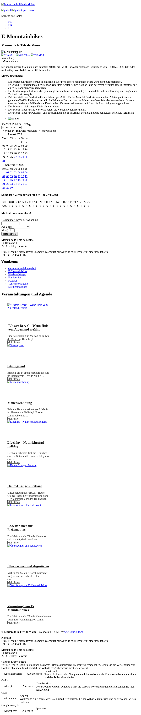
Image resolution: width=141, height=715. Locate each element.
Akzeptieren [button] (10, 686)
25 (19, 183)
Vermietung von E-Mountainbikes (20, 608)
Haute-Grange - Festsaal (24, 486)
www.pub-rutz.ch (73, 631)
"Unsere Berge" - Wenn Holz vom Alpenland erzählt (27, 327)
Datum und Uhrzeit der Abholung (19, 219)
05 (22, 172)
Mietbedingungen (17, 286)
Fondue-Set (14, 277)
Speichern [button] (41, 708)
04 (19, 172)
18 (19, 180)
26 (22, 183)
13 (26, 176)
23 (11, 183)
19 (22, 180)
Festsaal (12, 280)
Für (3, 226)
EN (10, 24)
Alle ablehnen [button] (34, 673)
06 (26, 172)
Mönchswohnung (19, 403)
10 (15, 176)
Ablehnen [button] (27, 686)
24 (15, 183)
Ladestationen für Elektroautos (19, 527)
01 (7, 172)
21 (3, 183)
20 (26, 180)
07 (3, 176)
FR (10, 21)
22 (7, 183)
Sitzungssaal (16, 366)
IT (9, 27)
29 (22, 157)
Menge (5, 230)
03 (15, 172)
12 (22, 176)
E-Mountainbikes (17, 271)
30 (26, 157)
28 (19, 157)
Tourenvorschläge (18, 283)
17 (15, 180)
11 (19, 176)
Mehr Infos (14, 342)
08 (7, 176)
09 (11, 176)
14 (3, 180)
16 (11, 180)
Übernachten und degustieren (28, 566)
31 (3, 160)
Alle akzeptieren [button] (13, 673)
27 (15, 157)
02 (11, 172)
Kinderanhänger (17, 274)
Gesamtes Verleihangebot (22, 268)
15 (7, 180)
